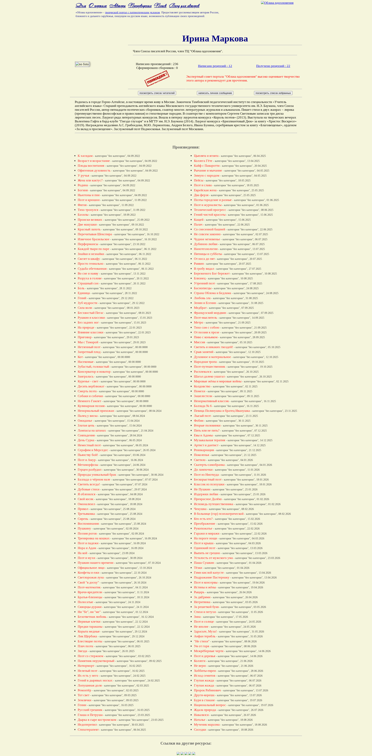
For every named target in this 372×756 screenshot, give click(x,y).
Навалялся (201, 715)
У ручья (83, 175)
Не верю (200, 666)
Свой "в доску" (88, 582)
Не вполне (201, 626)
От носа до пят (204, 259)
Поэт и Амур (87, 460)
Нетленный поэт (89, 347)
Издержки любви (206, 494)
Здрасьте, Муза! (205, 631)
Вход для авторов (184, 5)
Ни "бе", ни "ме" (89, 612)
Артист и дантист (206, 445)
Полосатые (85, 602)
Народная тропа (205, 362)
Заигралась (86, 376)
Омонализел (86, 504)
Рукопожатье (203, 528)
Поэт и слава (203, 185)
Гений (82, 298)
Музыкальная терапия (209, 440)
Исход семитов (204, 675)
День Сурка (86, 440)
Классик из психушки (209, 484)
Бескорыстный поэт (207, 479)
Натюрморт (86, 666)
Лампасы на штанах (92, 430)
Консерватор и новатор (94, 371)
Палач (198, 224)
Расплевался (202, 371)
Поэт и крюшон (89, 200)
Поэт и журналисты (207, 205)
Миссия (199, 342)
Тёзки (198, 568)
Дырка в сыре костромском (97, 720)
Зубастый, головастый (93, 366)
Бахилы (83, 214)
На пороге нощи (205, 538)
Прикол (83, 509)
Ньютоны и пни (89, 195)
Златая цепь (86, 425)
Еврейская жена (205, 190)
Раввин (199, 263)
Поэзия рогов (87, 533)
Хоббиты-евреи (205, 671)
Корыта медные (89, 631)
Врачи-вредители (90, 592)
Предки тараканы (90, 626)
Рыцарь (199, 592)
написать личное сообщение (215, 93)
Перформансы (88, 244)
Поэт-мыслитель (205, 317)
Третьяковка (86, 514)
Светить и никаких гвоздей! (213, 347)
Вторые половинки (207, 425)
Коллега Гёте (203, 161)
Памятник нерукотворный (96, 661)
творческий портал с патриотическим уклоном (132, 12)
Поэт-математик (89, 587)
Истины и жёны (205, 587)
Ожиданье (85, 420)
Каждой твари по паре (93, 249)
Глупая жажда (204, 680)
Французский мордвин (210, 313)
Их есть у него (88, 675)
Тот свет (83, 695)
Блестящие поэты (90, 641)
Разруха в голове (90, 278)
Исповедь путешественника (213, 504)
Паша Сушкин (204, 563)
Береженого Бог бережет (212, 273)
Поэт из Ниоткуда (206, 474)
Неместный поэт (89, 445)
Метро (198, 322)
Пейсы (198, 180)
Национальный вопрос (210, 705)
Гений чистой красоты (210, 214)
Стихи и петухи (205, 612)
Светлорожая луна (91, 577)
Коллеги (199, 661)
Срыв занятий (203, 352)
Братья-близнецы (90, 597)
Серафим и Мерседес (93, 450)
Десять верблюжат (91, 386)
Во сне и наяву (88, 273)
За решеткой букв (206, 607)
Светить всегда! (89, 484)
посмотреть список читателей (157, 93)
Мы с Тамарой (88, 342)
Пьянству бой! (88, 455)
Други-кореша (204, 695)
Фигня (82, 205)
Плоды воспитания (91, 165)
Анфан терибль (204, 636)
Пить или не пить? (207, 430)
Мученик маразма (207, 724)
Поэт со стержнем (90, 656)
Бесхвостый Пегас (91, 313)
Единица (84, 293)
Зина (197, 617)
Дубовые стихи (88, 489)
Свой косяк (85, 499)
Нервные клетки (89, 621)
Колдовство (202, 386)
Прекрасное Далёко (208, 499)
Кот (80, 357)
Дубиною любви (205, 244)
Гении (82, 705)
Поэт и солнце (204, 621)
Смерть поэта (87, 391)
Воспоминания (88, 523)
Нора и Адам (87, 548)
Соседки (200, 729)
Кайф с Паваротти (207, 165)
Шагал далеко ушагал (209, 376)
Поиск (160, 5)
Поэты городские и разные (213, 200)
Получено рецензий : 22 (273, 66)
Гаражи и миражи (206, 533)
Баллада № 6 (203, 406)
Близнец (200, 278)
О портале (98, 5)
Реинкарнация (204, 450)
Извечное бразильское (93, 239)
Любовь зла (202, 298)
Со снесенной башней (209, 229)
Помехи (199, 391)
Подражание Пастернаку (211, 577)
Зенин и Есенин (205, 303)
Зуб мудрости (87, 303)
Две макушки (87, 224)
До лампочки (203, 469)
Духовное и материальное (212, 357)
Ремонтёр (84, 690)
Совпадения (86, 435)
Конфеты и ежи (88, 572)
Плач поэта (85, 646)
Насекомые (86, 362)
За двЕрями (202, 597)
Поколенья (201, 455)
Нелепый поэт (87, 671)
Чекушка (200, 509)
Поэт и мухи (86, 558)
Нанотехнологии (206, 249)
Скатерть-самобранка (209, 465)
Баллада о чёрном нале (94, 479)
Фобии (198, 420)
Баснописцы (202, 288)
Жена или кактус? (90, 180)
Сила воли (85, 308)
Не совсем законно (207, 234)
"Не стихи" (201, 641)
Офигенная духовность (94, 170)
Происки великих (90, 219)
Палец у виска (88, 416)
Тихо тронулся (88, 210)
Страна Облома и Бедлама (212, 293)
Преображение (204, 523)
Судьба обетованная (92, 268)
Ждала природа (205, 710)
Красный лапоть (89, 229)
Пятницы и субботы (208, 254)
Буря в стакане (204, 700)
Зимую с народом (206, 175)
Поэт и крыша (204, 543)
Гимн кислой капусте (209, 572)
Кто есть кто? (203, 519)
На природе (86, 327)
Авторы (117, 5)
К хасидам (85, 156)
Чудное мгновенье (207, 239)
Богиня (83, 190)
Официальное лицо (91, 568)
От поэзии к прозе (206, 332)
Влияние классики (90, 332)
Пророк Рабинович (207, 690)
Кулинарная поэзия (91, 406)
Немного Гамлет (89, 401)
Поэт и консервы (205, 582)
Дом (81, 5)
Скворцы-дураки (90, 607)
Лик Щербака (87, 636)
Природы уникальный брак (97, 474)
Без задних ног (88, 322)
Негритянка (202, 602)
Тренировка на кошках (94, 538)
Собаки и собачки (90, 396)
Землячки (84, 700)
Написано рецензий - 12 (215, 66)
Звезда (82, 651)
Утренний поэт (204, 283)
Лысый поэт (202, 416)
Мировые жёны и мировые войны (217, 381)
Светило (200, 460)
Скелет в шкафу (89, 259)
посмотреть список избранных (273, 93)
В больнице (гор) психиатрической (219, 514)
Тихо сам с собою (206, 327)
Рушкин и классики (91, 317)
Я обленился (86, 494)
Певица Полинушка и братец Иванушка (222, 411)
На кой (82, 553)
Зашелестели (203, 396)
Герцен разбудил (89, 469)
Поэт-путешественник (209, 366)
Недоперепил (87, 724)
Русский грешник (90, 710)
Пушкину (84, 528)
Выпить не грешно (207, 553)
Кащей (198, 219)
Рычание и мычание (208, 170)
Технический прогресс (210, 210)
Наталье (199, 720)
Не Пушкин (202, 489)
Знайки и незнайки (91, 254)
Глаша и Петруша (90, 715)
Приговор (85, 337)
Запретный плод (89, 352)
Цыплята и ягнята (206, 156)
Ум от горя (201, 646)
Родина (83, 185)
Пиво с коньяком (206, 337)
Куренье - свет (88, 381)
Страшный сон (88, 283)
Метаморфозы (88, 465)
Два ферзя (201, 195)
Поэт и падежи (88, 543)
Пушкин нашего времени (95, 563)
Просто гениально (90, 263)
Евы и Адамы (203, 435)
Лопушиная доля (90, 685)
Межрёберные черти (208, 651)
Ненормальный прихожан (96, 411)
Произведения (140, 5)
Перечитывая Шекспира (95, 234)
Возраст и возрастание (94, 161)
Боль (81, 288)
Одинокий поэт (204, 548)
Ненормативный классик (211, 401)
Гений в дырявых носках (95, 680)
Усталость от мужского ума (213, 558)
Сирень (83, 519)
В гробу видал (204, 268)
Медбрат (200, 308)
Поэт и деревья (204, 656)
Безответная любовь (92, 617)
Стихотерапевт (88, 729)
